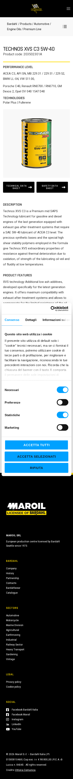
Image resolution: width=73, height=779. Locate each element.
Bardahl (12, 24)
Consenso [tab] (12, 320)
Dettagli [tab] (30, 320)
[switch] (62, 402)
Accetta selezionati (36, 456)
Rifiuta (36, 468)
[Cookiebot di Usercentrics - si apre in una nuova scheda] (51, 308)
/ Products (25, 24)
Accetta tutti (37, 445)
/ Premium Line (31, 29)
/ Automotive (40, 24)
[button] (64, 26)
